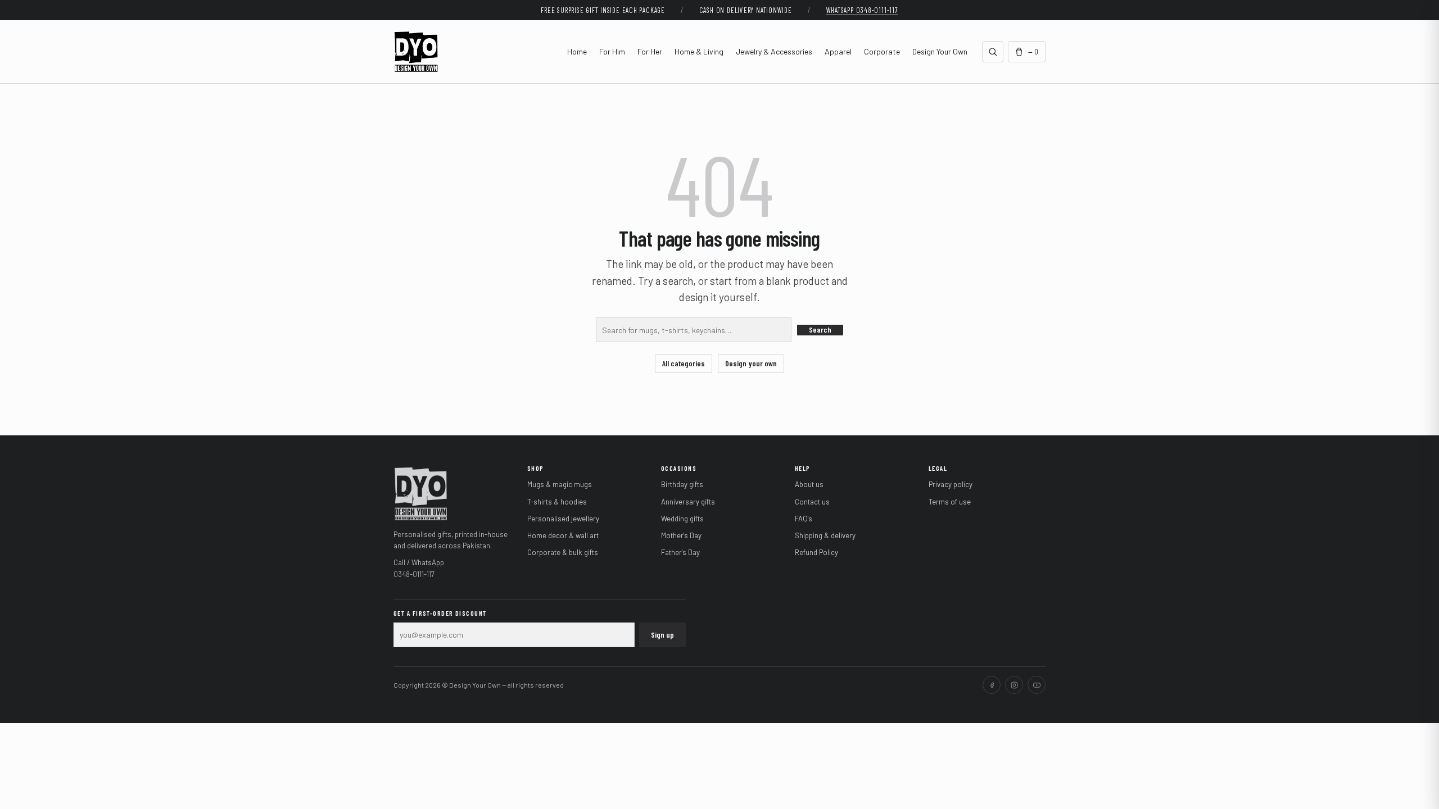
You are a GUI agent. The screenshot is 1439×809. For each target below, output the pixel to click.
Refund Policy (816, 552)
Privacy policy (950, 484)
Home (577, 51)
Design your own (751, 363)
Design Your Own (939, 51)
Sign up (662, 634)
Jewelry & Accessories (774, 51)
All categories (683, 363)
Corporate (882, 51)
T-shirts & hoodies (557, 501)
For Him (612, 51)
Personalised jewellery (563, 518)
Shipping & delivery (825, 535)
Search (820, 329)
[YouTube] (1037, 685)
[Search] (992, 51)
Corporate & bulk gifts (562, 552)
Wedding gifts (682, 518)
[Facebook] (992, 685)
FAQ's (803, 518)
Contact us (812, 501)
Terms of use (950, 501)
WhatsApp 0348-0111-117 (862, 10)
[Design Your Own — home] (420, 493)
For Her (649, 51)
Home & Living (699, 51)
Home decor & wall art (563, 535)
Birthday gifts (682, 484)
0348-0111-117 (414, 574)
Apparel (838, 51)
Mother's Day (681, 535)
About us (809, 484)
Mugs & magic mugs (559, 484)
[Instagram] (1014, 685)
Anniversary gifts (688, 501)
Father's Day (680, 552)
